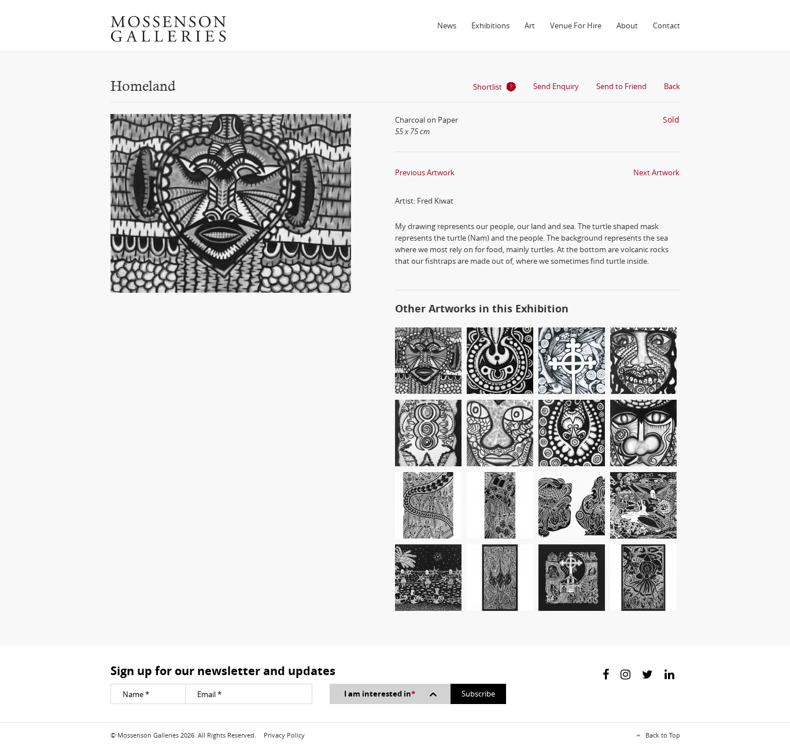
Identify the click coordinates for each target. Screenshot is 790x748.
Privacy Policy (284, 735)
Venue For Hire (575, 25)
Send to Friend (621, 86)
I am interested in (379, 693)
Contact (666, 25)
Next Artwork (656, 172)
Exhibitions (490, 25)
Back (672, 86)
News (446, 25)
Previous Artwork (425, 172)
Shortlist (487, 87)
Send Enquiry (556, 86)
